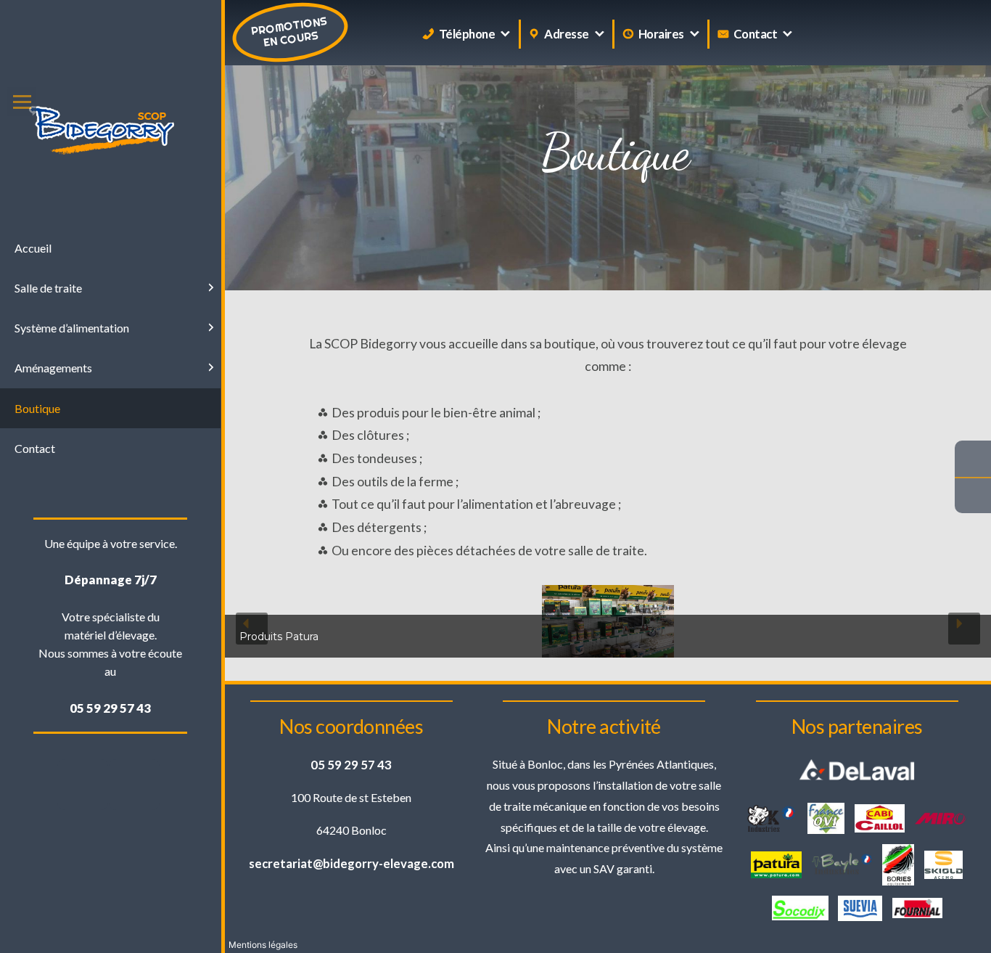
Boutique (37, 408)
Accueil (33, 248)
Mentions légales (263, 944)
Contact (755, 33)
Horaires (661, 33)
